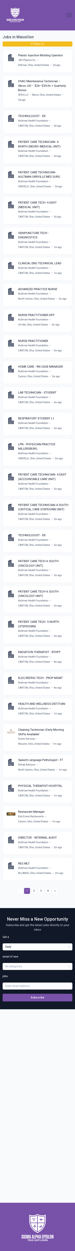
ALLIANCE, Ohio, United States (34, 873)
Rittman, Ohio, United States (33, 65)
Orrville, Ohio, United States (33, 324)
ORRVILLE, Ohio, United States (34, 186)
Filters (39, 43)
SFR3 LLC (23, 94)
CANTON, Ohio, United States (34, 125)
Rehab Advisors (26, 764)
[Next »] (55, 891)
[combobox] (37, 946)
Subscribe (37, 997)
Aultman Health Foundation (33, 120)
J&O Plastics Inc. (27, 60)
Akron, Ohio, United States (46, 94)
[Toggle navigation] (69, 15)
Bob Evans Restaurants (31, 816)
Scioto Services (26, 738)
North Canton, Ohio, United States (36, 298)
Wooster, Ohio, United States (33, 743)
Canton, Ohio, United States (33, 376)
